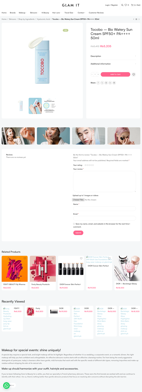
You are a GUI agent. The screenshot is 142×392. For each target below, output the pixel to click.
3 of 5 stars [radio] (89, 165)
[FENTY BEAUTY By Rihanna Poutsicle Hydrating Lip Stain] (15, 269)
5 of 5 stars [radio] (93, 165)
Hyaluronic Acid (43, 19)
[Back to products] (136, 19)
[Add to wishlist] (134, 74)
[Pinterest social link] (106, 82)
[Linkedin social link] (110, 82)
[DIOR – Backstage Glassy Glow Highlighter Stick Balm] (127, 268)
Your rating (77, 165)
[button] (6, 385)
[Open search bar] (122, 5)
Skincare (12, 19)
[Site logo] (71, 5)
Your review (78, 169)
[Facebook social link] (98, 82)
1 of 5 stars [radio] (85, 165)
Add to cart (115, 74)
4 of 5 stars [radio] (91, 165)
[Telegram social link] (114, 82)
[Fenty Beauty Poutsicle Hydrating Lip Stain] (43, 269)
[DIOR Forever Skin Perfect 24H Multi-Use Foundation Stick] (71, 269)
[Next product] (139, 19)
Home (4, 19)
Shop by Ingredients (26, 19)
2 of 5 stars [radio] (87, 165)
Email (76, 214)
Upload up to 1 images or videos (85, 195)
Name (76, 204)
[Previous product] (133, 19)
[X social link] (102, 82)
